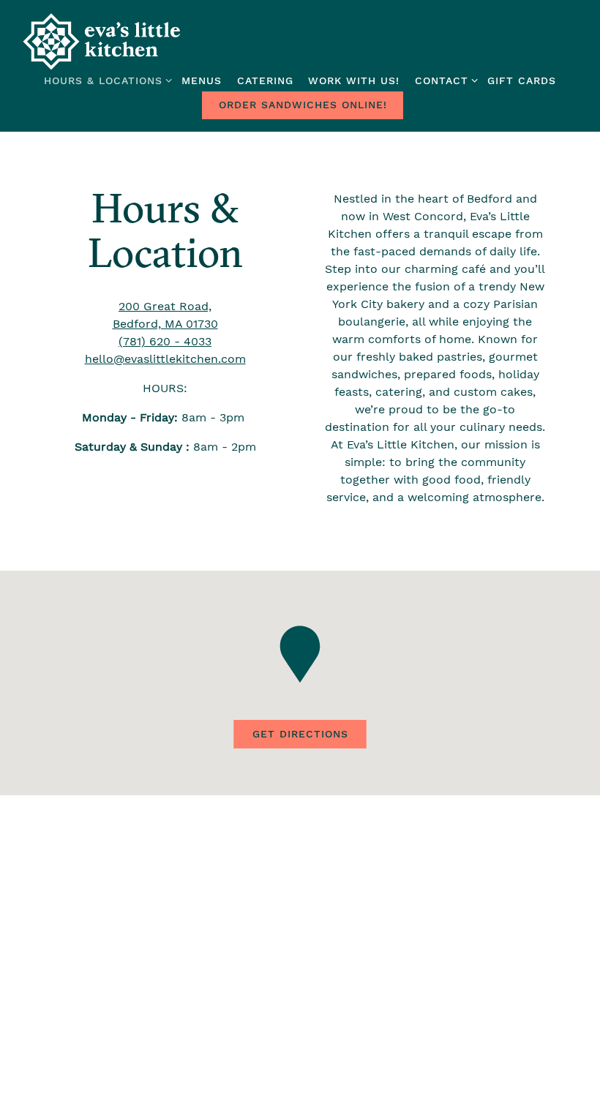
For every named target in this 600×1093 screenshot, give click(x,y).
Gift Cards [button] (521, 80)
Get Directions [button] (300, 734)
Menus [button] (201, 80)
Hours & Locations (105, 80)
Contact (443, 80)
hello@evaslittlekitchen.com (165, 359)
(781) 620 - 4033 (165, 341)
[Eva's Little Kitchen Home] (102, 41)
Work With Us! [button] (354, 80)
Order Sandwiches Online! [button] (303, 104)
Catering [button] (265, 80)
